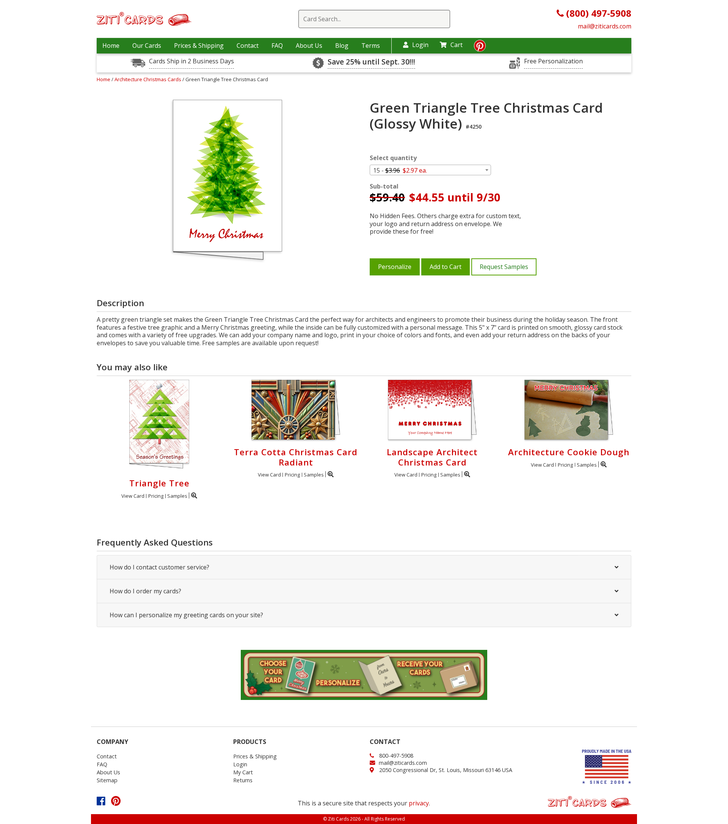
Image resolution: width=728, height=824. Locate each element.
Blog (341, 45)
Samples (177, 495)
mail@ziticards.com (604, 26)
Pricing (155, 495)
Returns (243, 780)
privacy (419, 803)
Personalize (394, 267)
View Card (132, 495)
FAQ (277, 45)
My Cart (243, 772)
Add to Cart (445, 267)
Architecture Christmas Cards (148, 79)
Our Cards (146, 45)
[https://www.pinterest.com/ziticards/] (480, 48)
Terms (370, 45)
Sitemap (107, 780)
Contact (248, 45)
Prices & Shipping (199, 45)
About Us (309, 45)
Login (420, 45)
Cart (456, 45)
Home (110, 45)
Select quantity (393, 158)
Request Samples (504, 267)
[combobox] (430, 170)
